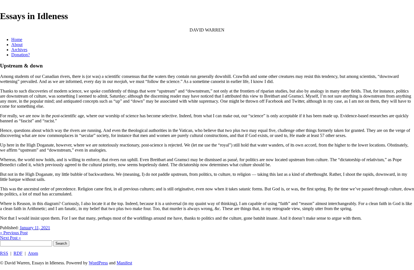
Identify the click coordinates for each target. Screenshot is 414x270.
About (17, 44)
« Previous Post (14, 232)
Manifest (124, 262)
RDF (18, 253)
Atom (33, 253)
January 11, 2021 (35, 227)
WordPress (98, 262)
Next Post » (10, 237)
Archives (19, 49)
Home (16, 39)
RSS (4, 253)
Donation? (20, 54)
